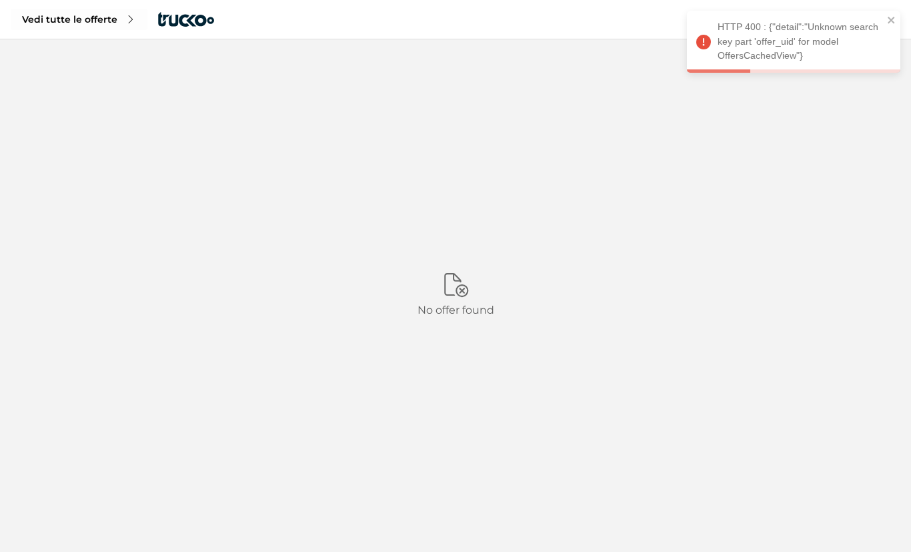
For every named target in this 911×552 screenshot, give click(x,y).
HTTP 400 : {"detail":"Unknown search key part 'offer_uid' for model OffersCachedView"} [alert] (798, 41)
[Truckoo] (186, 19)
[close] (891, 22)
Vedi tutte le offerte (69, 19)
